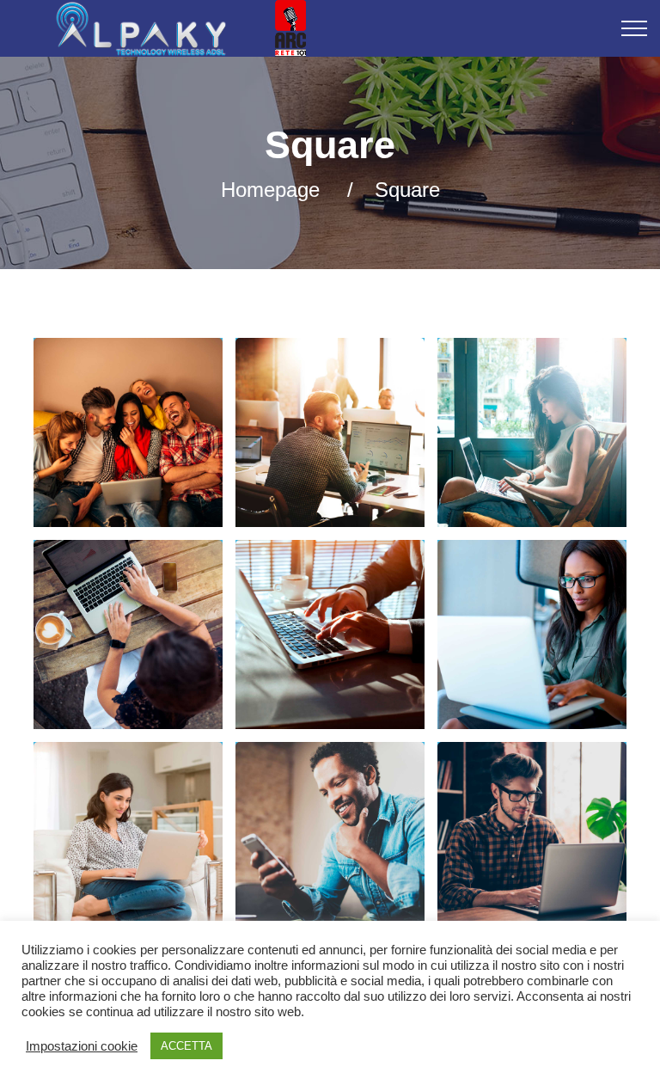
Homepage (270, 189)
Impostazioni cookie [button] (82, 1046)
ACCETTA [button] (186, 1045)
